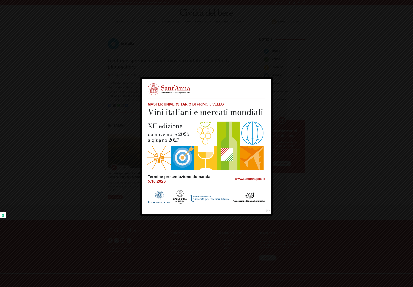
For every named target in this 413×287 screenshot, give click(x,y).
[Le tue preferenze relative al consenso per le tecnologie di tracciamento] (3, 215)
